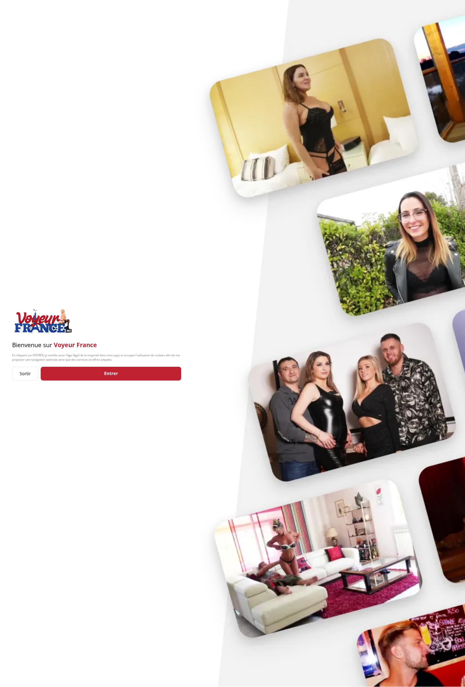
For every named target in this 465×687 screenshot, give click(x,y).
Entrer (111, 373)
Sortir (25, 373)
